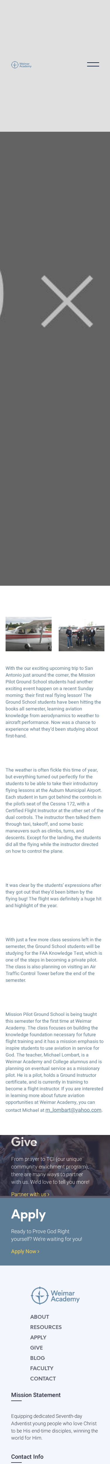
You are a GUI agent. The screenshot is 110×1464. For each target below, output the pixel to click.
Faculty (41, 1369)
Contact (43, 1379)
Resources (46, 1328)
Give (36, 1348)
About (39, 1317)
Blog (37, 1358)
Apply (38, 1338)
